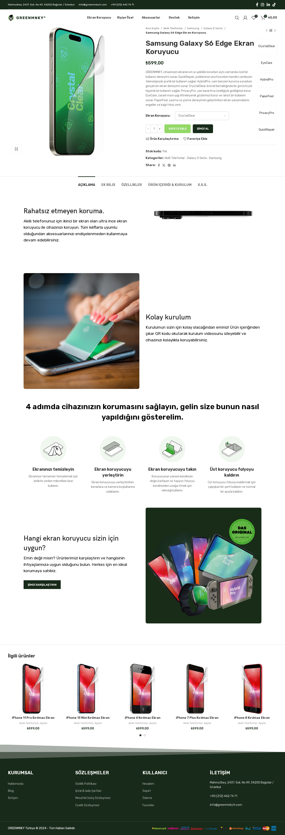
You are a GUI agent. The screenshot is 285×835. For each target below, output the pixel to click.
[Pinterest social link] (169, 165)
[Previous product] (267, 30)
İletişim (13, 798)
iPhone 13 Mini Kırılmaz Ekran (88, 718)
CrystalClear (266, 46)
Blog (11, 791)
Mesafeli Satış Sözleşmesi (92, 798)
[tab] (86, 182)
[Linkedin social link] (268, 4)
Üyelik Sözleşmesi (87, 805)
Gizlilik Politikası (85, 784)
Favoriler (148, 805)
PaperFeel (267, 96)
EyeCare (266, 63)
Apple (43, 723)
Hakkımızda (15, 784)
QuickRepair (267, 129)
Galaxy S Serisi (213, 28)
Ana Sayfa (153, 28)
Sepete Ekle (178, 128)
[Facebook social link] (257, 4)
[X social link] (163, 165)
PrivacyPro (266, 113)
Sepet (146, 791)
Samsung (193, 28)
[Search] (237, 18)
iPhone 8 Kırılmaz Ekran (252, 718)
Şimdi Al (203, 128)
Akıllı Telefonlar (173, 28)
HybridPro (266, 79)
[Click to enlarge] (16, 149)
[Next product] (275, 30)
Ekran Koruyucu (157, 115)
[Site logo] (26, 17)
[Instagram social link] (262, 4)
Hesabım (148, 784)
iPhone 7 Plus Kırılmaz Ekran (197, 718)
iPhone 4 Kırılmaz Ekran (142, 718)
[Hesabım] (245, 18)
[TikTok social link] (274, 4)
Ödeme (147, 798)
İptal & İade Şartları (88, 791)
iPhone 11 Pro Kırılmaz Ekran (33, 718)
